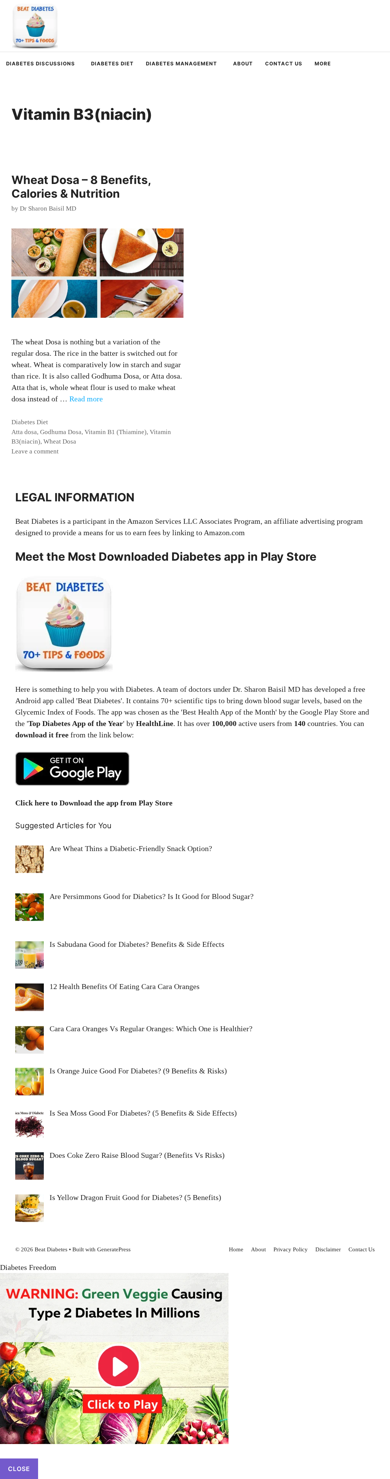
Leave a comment (35, 451)
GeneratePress (114, 1249)
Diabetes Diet (112, 63)
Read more (86, 399)
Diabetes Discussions (40, 63)
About (243, 63)
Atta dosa (24, 432)
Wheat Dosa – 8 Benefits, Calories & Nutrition (81, 186)
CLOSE (19, 1469)
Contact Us (283, 63)
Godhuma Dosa (61, 432)
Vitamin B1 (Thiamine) (116, 432)
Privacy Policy (290, 1249)
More (323, 63)
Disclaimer (328, 1249)
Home (236, 1249)
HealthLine (154, 723)
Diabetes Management (181, 63)
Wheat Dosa (59, 441)
